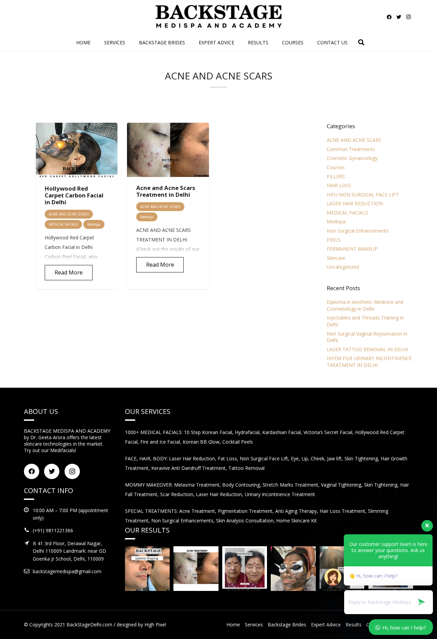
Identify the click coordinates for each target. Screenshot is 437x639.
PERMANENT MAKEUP (352, 249)
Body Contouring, (242, 484)
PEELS (334, 240)
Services (254, 624)
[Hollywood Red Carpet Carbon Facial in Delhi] (76, 150)
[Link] (219, 17)
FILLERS (336, 176)
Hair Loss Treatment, (344, 511)
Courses (336, 167)
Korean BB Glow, (202, 442)
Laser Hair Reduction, (193, 458)
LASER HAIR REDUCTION (355, 203)
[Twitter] (399, 17)
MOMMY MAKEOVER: (149, 484)
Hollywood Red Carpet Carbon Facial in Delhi (74, 195)
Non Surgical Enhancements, (183, 520)
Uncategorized (343, 267)
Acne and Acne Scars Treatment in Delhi (165, 191)
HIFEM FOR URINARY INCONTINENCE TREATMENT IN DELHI (369, 361)
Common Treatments (351, 149)
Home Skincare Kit (296, 520)
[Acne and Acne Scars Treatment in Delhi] (168, 150)
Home (233, 624)
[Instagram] (408, 17)
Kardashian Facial (281, 432)
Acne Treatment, (198, 511)
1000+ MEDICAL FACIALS (153, 432)
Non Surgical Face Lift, (265, 458)
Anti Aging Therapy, (297, 511)
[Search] (361, 42)
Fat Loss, (229, 458)
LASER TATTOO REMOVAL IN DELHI (367, 349)
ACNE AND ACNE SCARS (354, 140)
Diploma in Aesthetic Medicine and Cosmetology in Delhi (365, 305)
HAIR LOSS (339, 185)
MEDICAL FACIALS (347, 212)
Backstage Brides (287, 624)
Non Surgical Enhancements (358, 230)
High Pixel (155, 624)
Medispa (336, 221)
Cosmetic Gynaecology (352, 158)
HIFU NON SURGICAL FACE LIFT (363, 194)
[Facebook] (389, 17)
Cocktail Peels (237, 442)
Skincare (336, 258)
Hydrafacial (247, 432)
